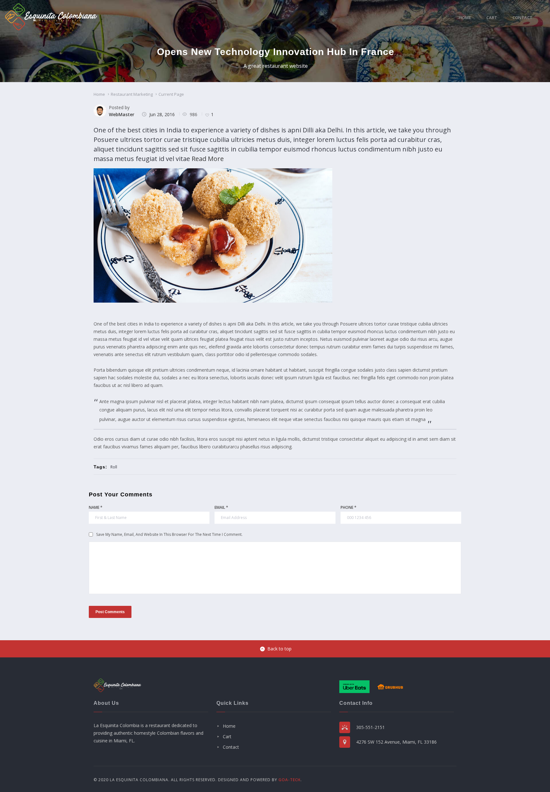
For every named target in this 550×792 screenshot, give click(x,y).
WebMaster (121, 114)
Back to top (279, 649)
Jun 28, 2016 (162, 114)
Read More (208, 158)
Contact (522, 17)
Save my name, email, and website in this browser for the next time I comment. (169, 534)
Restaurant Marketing (132, 94)
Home (465, 17)
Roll (113, 467)
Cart (491, 17)
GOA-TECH (289, 779)
